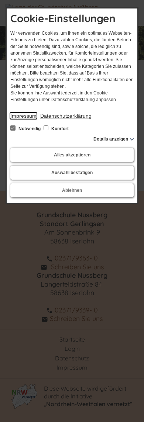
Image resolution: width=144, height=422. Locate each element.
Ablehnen (72, 190)
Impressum (23, 116)
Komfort (59, 128)
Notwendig (29, 128)
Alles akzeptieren (72, 155)
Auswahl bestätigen (72, 172)
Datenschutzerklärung (66, 116)
